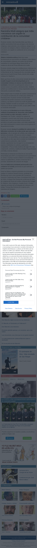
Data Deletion (8, 308)
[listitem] (18, 270)
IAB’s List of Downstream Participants (20, 265)
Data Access (18, 308)
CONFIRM (11, 302)
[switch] (30, 274)
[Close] (33, 239)
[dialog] (18, 274)
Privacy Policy (28, 308)
